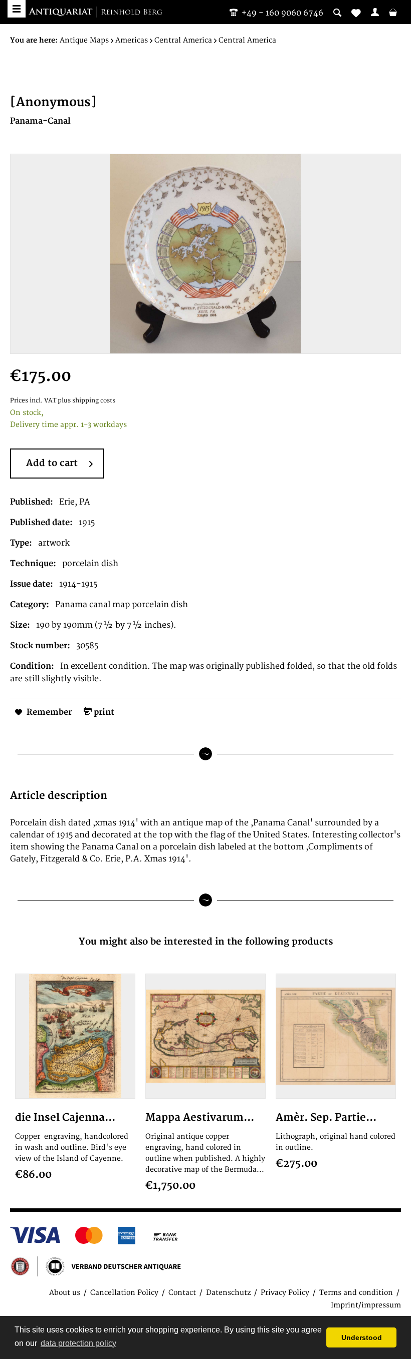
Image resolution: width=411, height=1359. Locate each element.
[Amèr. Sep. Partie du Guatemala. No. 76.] (336, 1036)
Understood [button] (361, 1337)
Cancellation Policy (124, 1292)
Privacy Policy (285, 1292)
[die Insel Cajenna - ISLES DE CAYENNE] (75, 1036)
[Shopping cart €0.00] (393, 12)
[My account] (375, 12)
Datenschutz (228, 1292)
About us (64, 1292)
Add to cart (52, 463)
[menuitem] (375, 12)
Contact (182, 1292)
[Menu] (17, 9)
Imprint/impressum (366, 1305)
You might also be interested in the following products (206, 942)
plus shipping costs (86, 400)
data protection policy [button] (78, 1343)
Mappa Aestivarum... (199, 1117)
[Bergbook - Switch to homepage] (95, 12)
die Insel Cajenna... (65, 1117)
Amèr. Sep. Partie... (326, 1117)
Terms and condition (356, 1292)
